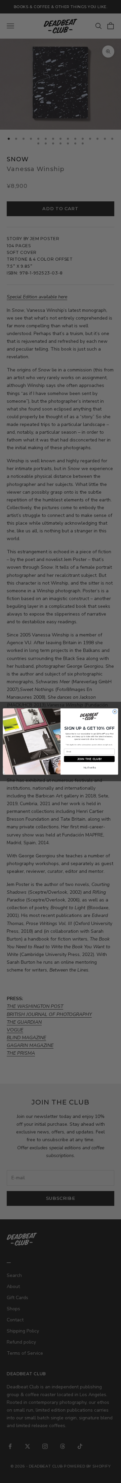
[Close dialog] (115, 712)
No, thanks (89, 767)
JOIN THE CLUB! (89, 759)
